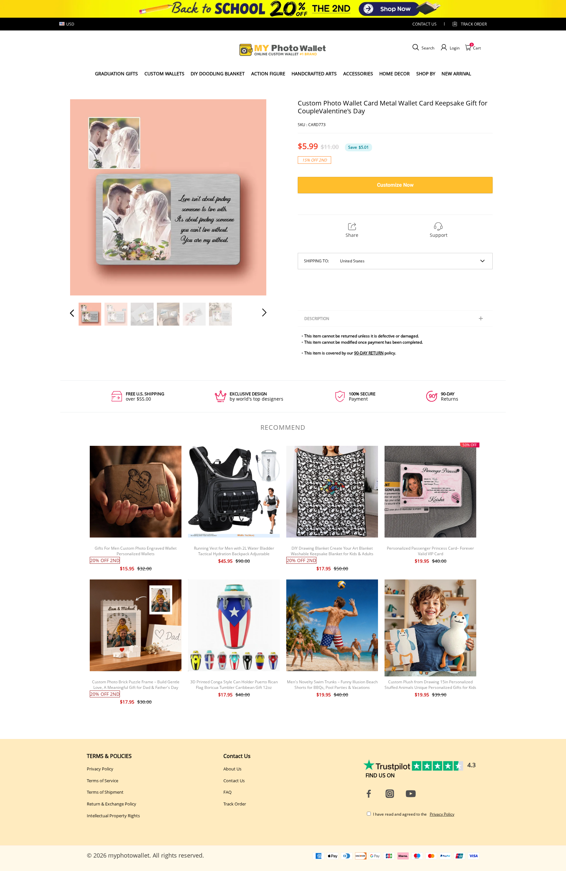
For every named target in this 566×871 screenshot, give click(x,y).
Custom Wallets (164, 73)
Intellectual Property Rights (113, 816)
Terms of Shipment (105, 792)
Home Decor (394, 73)
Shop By (425, 73)
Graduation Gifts (116, 73)
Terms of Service (102, 781)
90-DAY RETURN (369, 353)
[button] (85, 196)
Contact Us (234, 781)
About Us (232, 769)
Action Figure (268, 73)
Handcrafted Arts (314, 73)
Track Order (474, 24)
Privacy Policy (100, 769)
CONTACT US (424, 24)
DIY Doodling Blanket (218, 73)
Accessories (358, 73)
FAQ (227, 792)
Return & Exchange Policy (111, 804)
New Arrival (456, 73)
